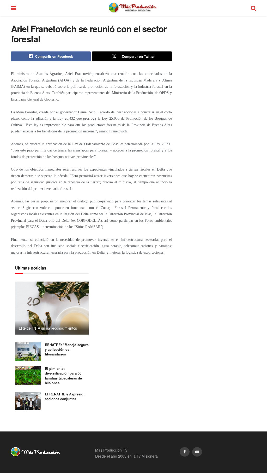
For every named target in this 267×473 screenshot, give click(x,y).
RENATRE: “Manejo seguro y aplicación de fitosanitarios (67, 349)
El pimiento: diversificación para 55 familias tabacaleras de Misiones (63, 375)
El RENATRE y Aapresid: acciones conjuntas (64, 396)
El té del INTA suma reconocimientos (48, 328)
